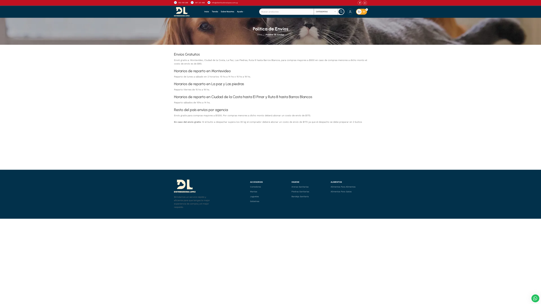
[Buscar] (341, 11)
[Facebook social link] (360, 3)
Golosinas (254, 201)
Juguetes (254, 196)
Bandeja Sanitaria (300, 196)
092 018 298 (183, 3)
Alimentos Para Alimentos (343, 187)
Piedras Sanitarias (300, 191)
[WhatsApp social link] (365, 3)
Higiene (295, 182)
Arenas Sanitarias (300, 187)
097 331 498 (200, 3)
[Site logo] (181, 11)
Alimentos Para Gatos (341, 191)
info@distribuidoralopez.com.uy (225, 3)
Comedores (255, 187)
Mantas (253, 191)
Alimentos (336, 182)
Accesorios (256, 182)
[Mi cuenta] (350, 11)
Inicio (259, 34)
